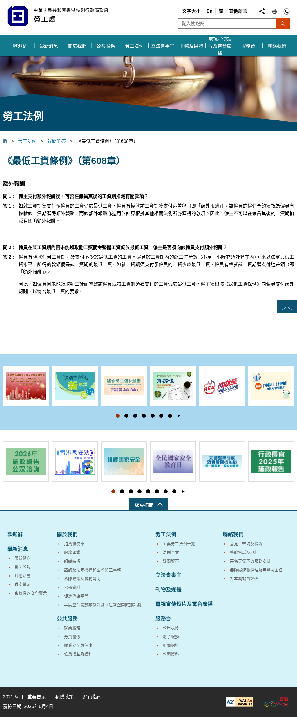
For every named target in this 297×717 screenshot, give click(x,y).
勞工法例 (27, 141)
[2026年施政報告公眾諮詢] (26, 461)
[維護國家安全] (124, 461)
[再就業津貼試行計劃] (222, 386)
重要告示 (36, 696)
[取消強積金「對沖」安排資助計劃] (173, 386)
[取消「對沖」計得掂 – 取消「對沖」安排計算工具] (271, 386)
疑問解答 (56, 141)
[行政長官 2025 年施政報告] (271, 461)
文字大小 (191, 11)
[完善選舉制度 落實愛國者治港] (222, 461)
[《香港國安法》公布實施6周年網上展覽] (75, 461)
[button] (118, 416)
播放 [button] (179, 416)
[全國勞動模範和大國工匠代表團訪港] (26, 386)
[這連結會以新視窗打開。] (239, 702)
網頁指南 (144, 505)
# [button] (289, 394)
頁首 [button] (287, 307)
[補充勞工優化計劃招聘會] (124, 386)
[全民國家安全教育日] (173, 461)
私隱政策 (64, 696)
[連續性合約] (75, 386)
